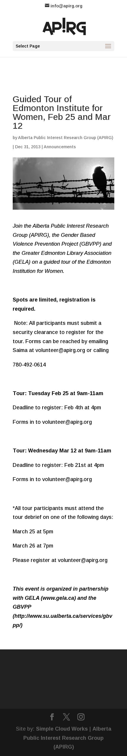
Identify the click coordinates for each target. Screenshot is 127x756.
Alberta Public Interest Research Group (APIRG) (65, 137)
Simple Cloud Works (62, 729)
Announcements (60, 146)
